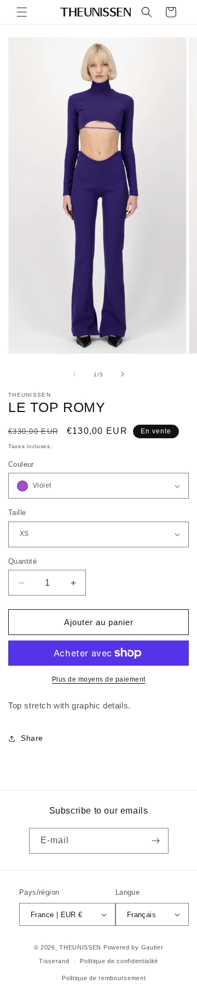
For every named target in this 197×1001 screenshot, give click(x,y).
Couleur (21, 464)
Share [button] (32, 738)
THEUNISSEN (80, 947)
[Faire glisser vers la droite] (123, 374)
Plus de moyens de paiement (99, 679)
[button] (22, 12)
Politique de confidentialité (119, 961)
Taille (17, 512)
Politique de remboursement (104, 978)
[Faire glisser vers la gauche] (74, 374)
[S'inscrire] (156, 841)
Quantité (22, 561)
